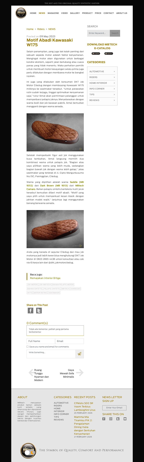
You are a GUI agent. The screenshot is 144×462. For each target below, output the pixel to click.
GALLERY (75, 13)
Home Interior (102, 83)
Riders (41, 29)
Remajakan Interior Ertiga (45, 278)
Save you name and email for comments (49, 347)
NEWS (42, 13)
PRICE (98, 13)
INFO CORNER (61, 414)
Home (30, 29)
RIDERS (58, 406)
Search (115, 33)
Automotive (102, 72)
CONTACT (109, 13)
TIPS (56, 417)
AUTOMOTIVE (61, 403)
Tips (102, 95)
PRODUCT (87, 13)
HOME (33, 13)
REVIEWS (59, 420)
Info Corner (102, 89)
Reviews (102, 100)
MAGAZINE (53, 13)
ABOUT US (121, 13)
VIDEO (64, 13)
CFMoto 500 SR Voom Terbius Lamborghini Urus (84, 406)
